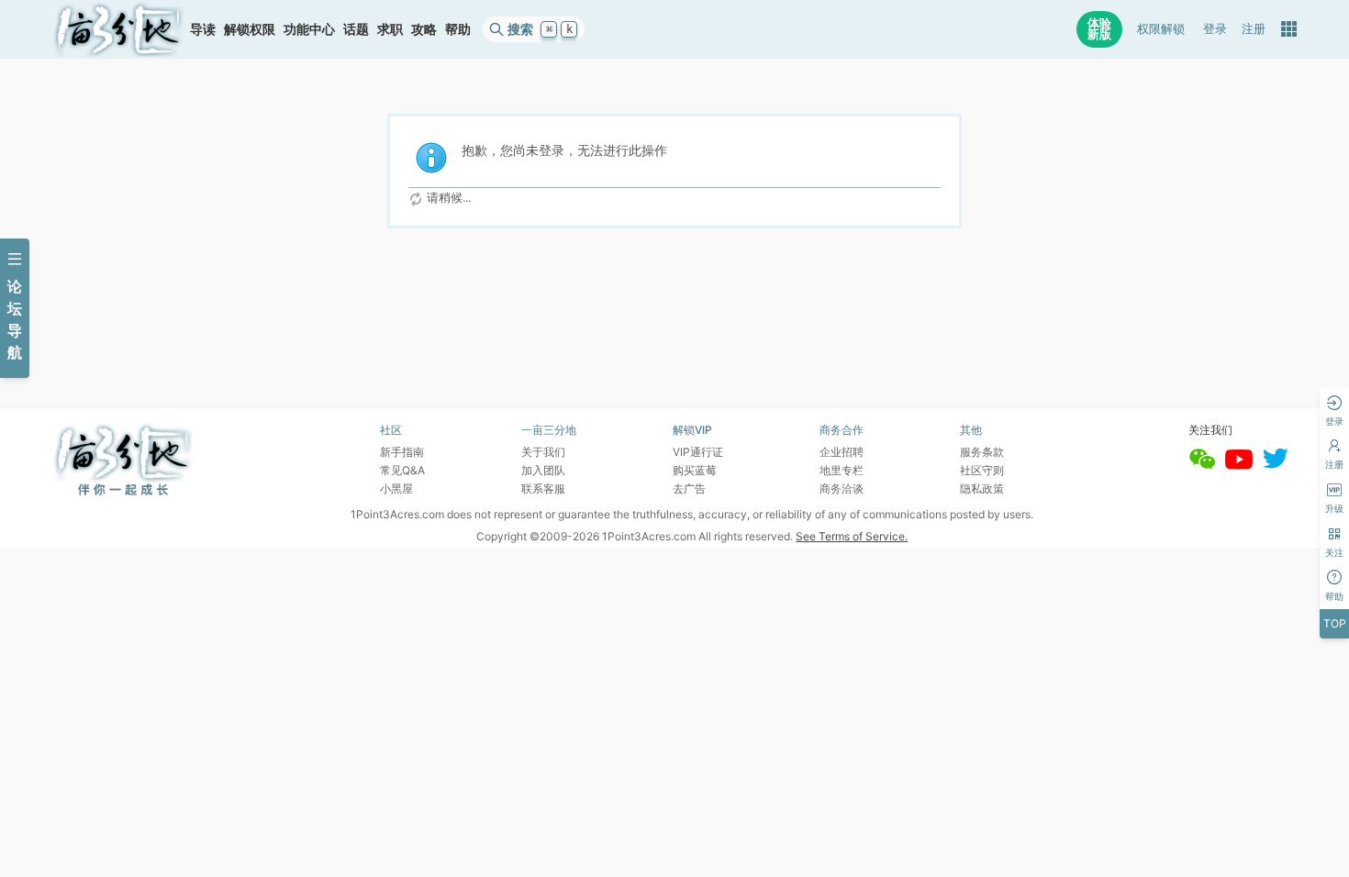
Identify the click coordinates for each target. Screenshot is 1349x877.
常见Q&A (402, 470)
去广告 (689, 488)
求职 (390, 29)
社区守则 (982, 470)
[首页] (118, 29)
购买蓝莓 (695, 470)
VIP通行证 (698, 452)
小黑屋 (396, 488)
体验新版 (1099, 29)
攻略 (424, 29)
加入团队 (543, 470)
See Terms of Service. (852, 536)
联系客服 (543, 488)
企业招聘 (841, 452)
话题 (356, 29)
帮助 (458, 29)
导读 (203, 29)
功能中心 (309, 29)
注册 (1253, 29)
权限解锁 (1161, 29)
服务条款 (982, 452)
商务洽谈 (841, 488)
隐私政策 (982, 488)
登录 (1215, 29)
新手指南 (402, 452)
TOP (1334, 623)
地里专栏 (841, 470)
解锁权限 (249, 29)
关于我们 (543, 452)
